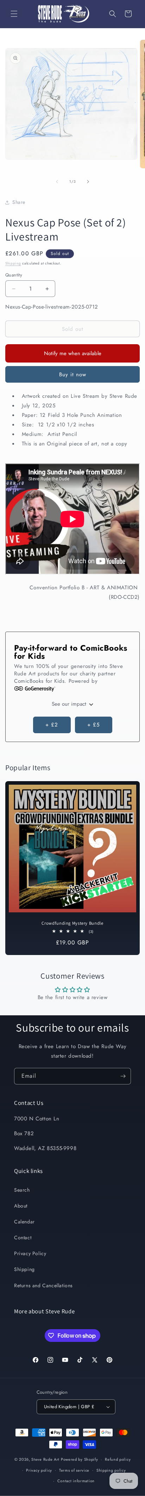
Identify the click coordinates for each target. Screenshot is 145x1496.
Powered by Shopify (79, 1459)
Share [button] (18, 202)
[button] (14, 14)
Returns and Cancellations (43, 1285)
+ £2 (51, 725)
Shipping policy (111, 1470)
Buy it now (72, 374)
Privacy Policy (30, 1253)
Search (22, 1189)
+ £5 (93, 725)
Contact (22, 1237)
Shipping (13, 263)
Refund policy (118, 1459)
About (20, 1205)
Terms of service (74, 1470)
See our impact (70, 704)
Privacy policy (39, 1470)
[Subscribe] (123, 1076)
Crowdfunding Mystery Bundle (72, 923)
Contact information (76, 1481)
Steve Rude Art (45, 1459)
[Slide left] (57, 181)
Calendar (24, 1221)
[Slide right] (88, 181)
